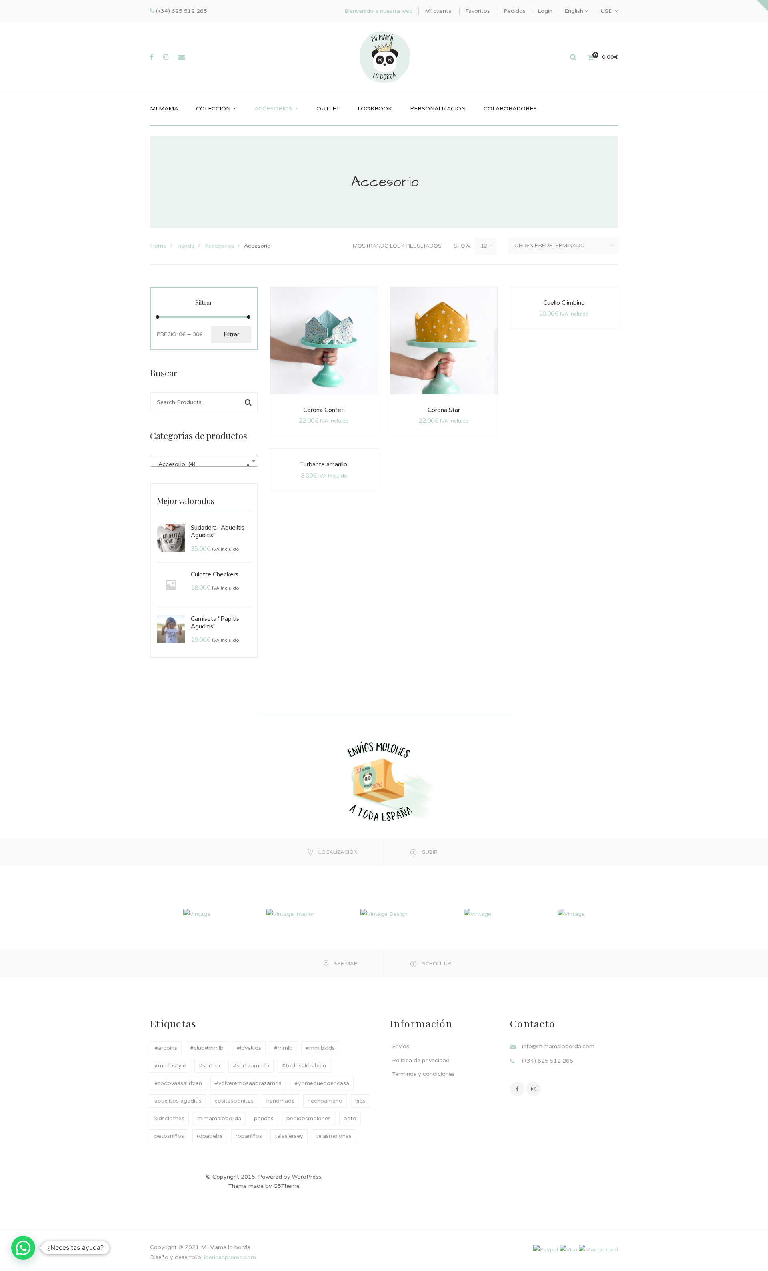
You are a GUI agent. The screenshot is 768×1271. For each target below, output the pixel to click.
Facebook (517, 1089)
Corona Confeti (324, 410)
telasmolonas (334, 1136)
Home (158, 245)
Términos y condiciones (423, 1074)
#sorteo (209, 1065)
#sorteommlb (251, 1065)
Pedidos (515, 11)
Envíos (400, 1046)
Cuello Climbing (564, 302)
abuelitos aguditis (178, 1100)
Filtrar (231, 334)
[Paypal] (545, 1249)
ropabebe (210, 1136)
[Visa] (568, 1249)
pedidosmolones (308, 1118)
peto (350, 1118)
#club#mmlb (207, 1048)
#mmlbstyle (170, 1065)
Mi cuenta (438, 11)
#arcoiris (165, 1048)
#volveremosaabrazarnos (248, 1083)
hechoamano (325, 1100)
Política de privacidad (421, 1060)
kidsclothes (169, 1118)
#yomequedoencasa (321, 1083)
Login (545, 11)
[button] (23, 1248)
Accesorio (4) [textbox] (202, 464)
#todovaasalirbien (178, 1083)
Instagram (533, 1089)
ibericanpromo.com (229, 1257)
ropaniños (249, 1136)
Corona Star (444, 410)
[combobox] (204, 461)
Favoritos (477, 11)
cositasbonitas (234, 1100)
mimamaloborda (219, 1118)
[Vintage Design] (384, 913)
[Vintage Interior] (290, 913)
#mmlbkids (320, 1048)
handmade (280, 1100)
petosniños (169, 1136)
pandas (264, 1118)
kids (360, 1100)
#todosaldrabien (304, 1065)
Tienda (185, 245)
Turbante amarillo (323, 464)
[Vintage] (196, 913)
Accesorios (219, 245)
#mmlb (283, 1048)
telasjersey (289, 1136)
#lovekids (248, 1048)
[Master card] (598, 1249)
